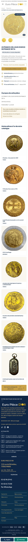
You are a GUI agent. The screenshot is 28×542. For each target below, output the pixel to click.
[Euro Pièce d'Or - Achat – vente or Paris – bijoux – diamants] (14, 4)
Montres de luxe (19, 497)
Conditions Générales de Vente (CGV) (12, 530)
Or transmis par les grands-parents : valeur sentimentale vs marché (15, 446)
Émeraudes (4, 505)
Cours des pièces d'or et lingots (11, 114)
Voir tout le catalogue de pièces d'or (14, 387)
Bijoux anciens (18, 494)
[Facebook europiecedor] (8, 427)
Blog (16, 517)
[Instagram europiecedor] (5, 427)
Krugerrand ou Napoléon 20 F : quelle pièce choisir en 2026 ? (15, 441)
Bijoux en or (4, 497)
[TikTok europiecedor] (2, 427)
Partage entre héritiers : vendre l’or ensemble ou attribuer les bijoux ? (14, 436)
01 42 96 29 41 (5, 527)
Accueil (3, 8)
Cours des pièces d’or (6, 513)
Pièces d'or (8, 8)
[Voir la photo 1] (3, 40)
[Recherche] (25, 4)
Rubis (16, 502)
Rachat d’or (4, 494)
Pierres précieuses (19, 505)
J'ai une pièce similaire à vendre (14, 68)
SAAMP (24, 424)
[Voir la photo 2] (10, 40)
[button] (2, 4)
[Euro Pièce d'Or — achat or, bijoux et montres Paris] (14, 404)
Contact (3, 517)
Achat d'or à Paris (7, 116)
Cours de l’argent (19, 510)
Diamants (3, 502)
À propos (3, 520)
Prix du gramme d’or (6, 509)
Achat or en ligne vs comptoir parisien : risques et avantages (15, 451)
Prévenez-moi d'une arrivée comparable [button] (14, 65)
